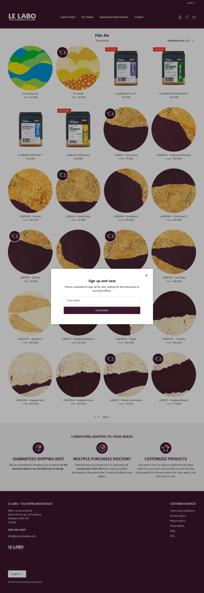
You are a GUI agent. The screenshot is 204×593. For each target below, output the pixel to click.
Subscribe (102, 310)
